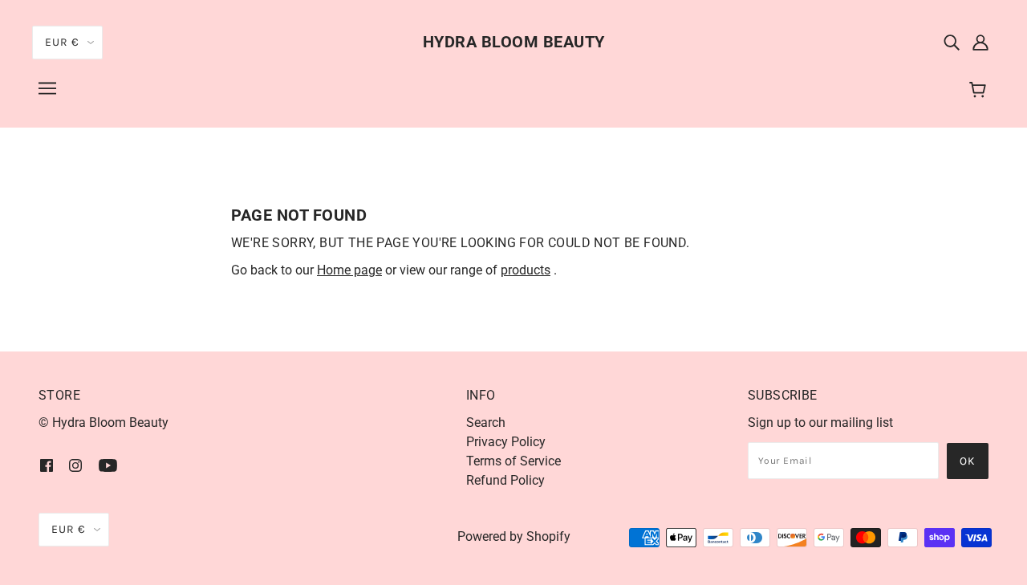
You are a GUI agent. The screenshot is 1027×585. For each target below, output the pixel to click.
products (525, 270)
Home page (349, 270)
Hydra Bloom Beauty (514, 41)
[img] (951, 42)
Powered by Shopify (513, 536)
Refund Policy (505, 480)
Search (485, 422)
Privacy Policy (506, 441)
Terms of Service (513, 461)
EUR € (62, 42)
